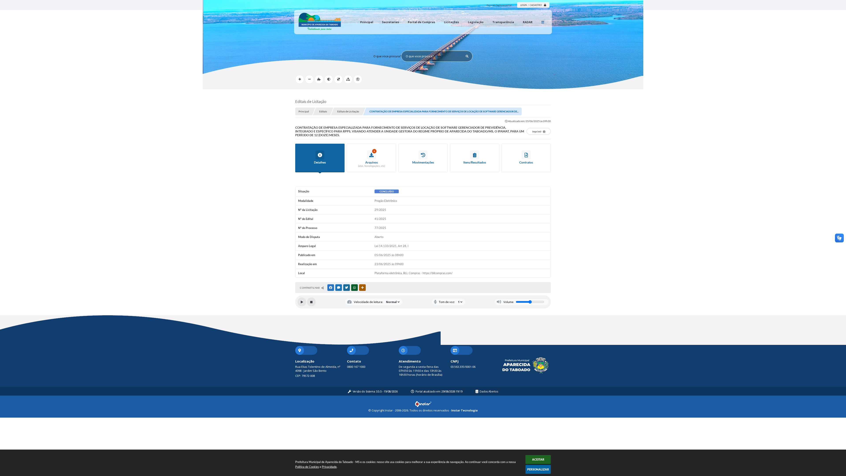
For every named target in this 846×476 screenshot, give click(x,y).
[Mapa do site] (348, 79)
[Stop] (311, 302)
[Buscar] (467, 56)
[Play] (301, 302)
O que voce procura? (387, 56)
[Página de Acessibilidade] (357, 79)
